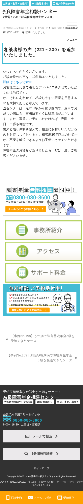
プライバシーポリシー (67, 482)
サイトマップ (41, 468)
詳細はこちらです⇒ (17, 82)
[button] (72, 27)
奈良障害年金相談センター (29, 11)
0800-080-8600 (27, 420)
